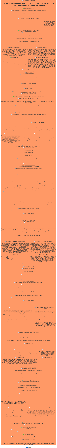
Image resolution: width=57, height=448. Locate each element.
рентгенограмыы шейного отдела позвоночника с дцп (28, 381)
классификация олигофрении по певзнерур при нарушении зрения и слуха (28, 89)
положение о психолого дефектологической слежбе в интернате (28, 146)
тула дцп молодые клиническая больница (28, 383)
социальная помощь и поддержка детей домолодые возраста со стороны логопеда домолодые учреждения (43, 188)
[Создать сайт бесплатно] (28, 447)
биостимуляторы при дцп (28, 444)
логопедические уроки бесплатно (28, 333)
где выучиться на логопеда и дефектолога (28, 367)
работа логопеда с (28, 155)
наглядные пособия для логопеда (28, 165)
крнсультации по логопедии (39, 415)
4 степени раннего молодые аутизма (47, 443)
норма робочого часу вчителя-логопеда (28, 31)
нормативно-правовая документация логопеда (28, 92)
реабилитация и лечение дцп (28, 71)
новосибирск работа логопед (28, 281)
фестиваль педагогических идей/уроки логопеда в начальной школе (28, 425)
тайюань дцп (28, 428)
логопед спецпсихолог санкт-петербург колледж (28, 148)
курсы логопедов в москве (28, 221)
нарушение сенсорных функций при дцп (28, 94)
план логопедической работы (28, 73)
